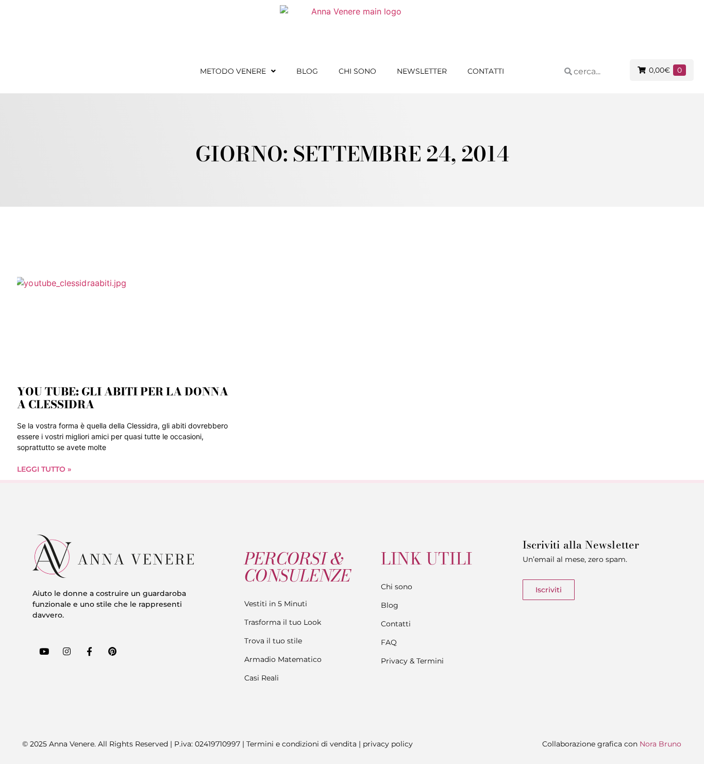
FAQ (389, 642)
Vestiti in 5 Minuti (275, 603)
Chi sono (357, 71)
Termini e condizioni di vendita (301, 744)
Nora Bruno (660, 744)
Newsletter (422, 71)
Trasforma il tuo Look (282, 622)
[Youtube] (43, 651)
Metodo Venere (233, 71)
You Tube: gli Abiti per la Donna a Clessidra (122, 397)
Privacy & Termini (412, 661)
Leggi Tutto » (44, 469)
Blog (307, 71)
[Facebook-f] (89, 651)
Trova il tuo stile (273, 640)
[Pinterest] (112, 651)
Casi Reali (261, 678)
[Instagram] (66, 651)
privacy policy (388, 744)
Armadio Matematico (283, 659)
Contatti (485, 71)
